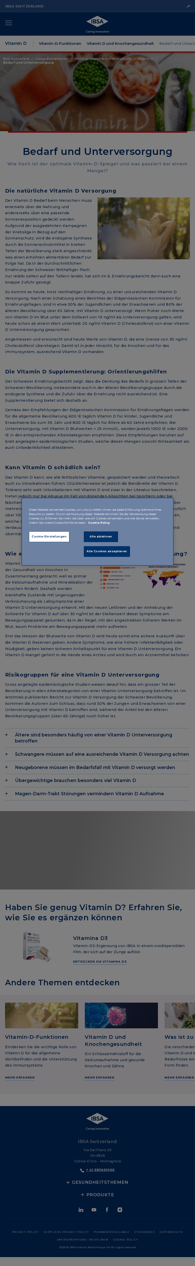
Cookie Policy (99, 522)
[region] (97, 531)
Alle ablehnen (101, 536)
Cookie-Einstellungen (49, 536)
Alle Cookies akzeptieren (107, 551)
